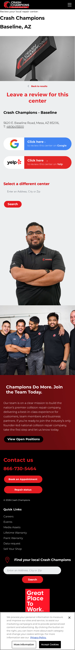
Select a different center (26, 184)
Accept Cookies (50, 644)
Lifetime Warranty (15, 532)
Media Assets (11, 527)
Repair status (22, 489)
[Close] (69, 617)
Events (7, 521)
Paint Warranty (13, 538)
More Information (24, 644)
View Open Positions (24, 439)
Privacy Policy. (38, 637)
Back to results (39, 86)
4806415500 (15, 126)
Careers (8, 516)
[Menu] (69, 5)
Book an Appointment (23, 479)
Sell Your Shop (12, 548)
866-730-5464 (19, 468)
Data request (11, 543)
